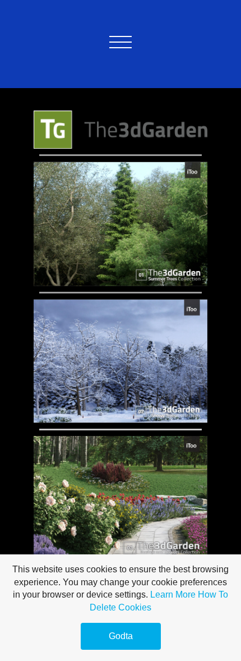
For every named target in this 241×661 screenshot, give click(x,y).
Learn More (173, 594)
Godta (121, 636)
